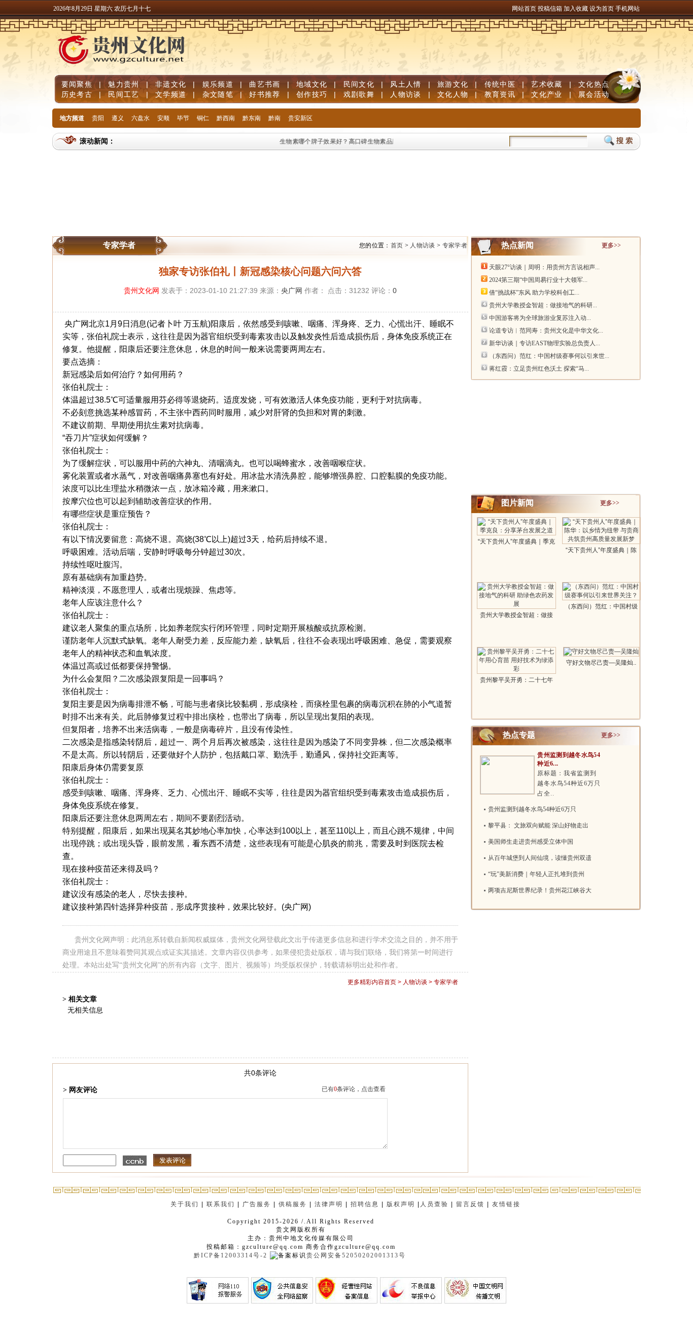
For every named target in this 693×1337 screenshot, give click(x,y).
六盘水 (140, 118)
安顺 (163, 118)
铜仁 (203, 118)
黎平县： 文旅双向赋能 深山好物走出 (538, 825)
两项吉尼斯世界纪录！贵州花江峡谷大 (540, 890)
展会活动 (593, 94)
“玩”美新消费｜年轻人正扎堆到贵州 (536, 874)
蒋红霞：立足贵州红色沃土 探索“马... (539, 368)
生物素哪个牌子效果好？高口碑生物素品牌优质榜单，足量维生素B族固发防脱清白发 (389, 141)
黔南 (274, 118)
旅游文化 (452, 84)
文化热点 (593, 84)
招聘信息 (365, 1204)
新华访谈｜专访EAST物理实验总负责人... (544, 343)
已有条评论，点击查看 (354, 1089)
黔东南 (251, 118)
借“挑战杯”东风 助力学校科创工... (534, 292)
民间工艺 (123, 94)
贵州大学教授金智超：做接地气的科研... (543, 305)
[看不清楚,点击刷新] (135, 1160)
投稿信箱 (550, 8)
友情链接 (507, 1204)
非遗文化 (170, 84)
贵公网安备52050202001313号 (356, 1255)
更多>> (611, 245)
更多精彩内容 (366, 982)
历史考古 (76, 94)
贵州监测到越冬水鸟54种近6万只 (532, 809)
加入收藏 (577, 8)
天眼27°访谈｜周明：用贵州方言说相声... (544, 267)
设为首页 (602, 8)
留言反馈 (470, 1204)
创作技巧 (311, 94)
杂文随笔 (217, 94)
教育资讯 (499, 94)
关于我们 (184, 1204)
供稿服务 (293, 1204)
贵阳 (98, 118)
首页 (397, 245)
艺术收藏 (546, 84)
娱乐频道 (217, 84)
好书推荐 (264, 94)
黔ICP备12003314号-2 (230, 1255)
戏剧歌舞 (358, 94)
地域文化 (311, 84)
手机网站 (627, 8)
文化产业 (546, 94)
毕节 (183, 118)
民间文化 (358, 84)
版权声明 (401, 1204)
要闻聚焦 (76, 84)
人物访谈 (405, 94)
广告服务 (256, 1204)
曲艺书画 (264, 84)
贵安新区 (300, 118)
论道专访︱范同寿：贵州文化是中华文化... (546, 330)
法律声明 (329, 1204)
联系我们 (220, 1204)
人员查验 (434, 1204)
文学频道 (170, 94)
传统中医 (499, 84)
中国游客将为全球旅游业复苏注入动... (540, 317)
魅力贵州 (123, 84)
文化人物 (452, 94)
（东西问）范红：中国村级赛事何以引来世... (549, 355)
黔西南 (226, 118)
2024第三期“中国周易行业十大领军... (538, 279)
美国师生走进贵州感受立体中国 (530, 841)
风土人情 (405, 84)
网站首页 (524, 8)
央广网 (291, 290)
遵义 (118, 118)
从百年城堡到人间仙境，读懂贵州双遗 (540, 857)
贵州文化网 (141, 290)
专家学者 (454, 245)
